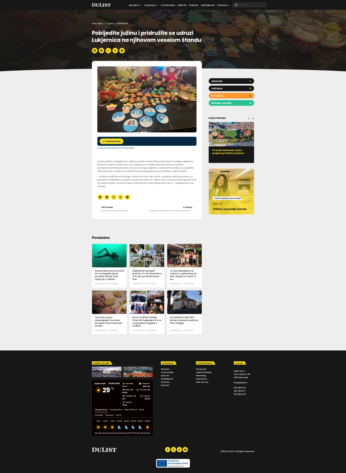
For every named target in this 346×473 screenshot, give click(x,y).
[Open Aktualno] (140, 5)
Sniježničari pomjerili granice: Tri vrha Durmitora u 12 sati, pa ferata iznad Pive (147, 275)
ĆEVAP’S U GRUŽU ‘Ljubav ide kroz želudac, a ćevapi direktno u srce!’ (254, 153)
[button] (94, 50)
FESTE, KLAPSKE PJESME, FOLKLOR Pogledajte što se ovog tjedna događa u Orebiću (146, 321)
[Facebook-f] (167, 449)
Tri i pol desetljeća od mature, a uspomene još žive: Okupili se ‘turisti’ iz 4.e (183, 275)
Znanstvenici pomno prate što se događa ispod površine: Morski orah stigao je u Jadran (109, 275)
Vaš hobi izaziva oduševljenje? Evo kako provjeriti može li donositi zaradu (108, 321)
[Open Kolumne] (229, 5)
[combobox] (249, 5)
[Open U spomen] (157, 5)
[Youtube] (185, 449)
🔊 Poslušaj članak (111, 141)
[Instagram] (173, 449)
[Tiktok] (179, 449)
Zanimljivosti (122, 23)
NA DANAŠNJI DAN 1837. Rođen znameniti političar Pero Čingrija (184, 320)
